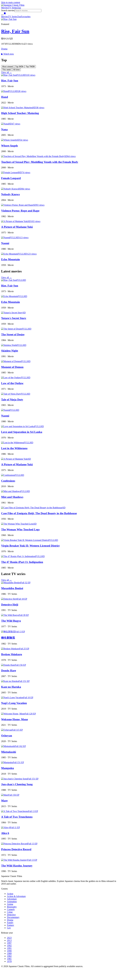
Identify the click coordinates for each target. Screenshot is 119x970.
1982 (9, 956)
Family (10, 922)
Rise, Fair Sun (15, 31)
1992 (9, 945)
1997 (9, 943)
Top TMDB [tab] (30, 66)
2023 (9, 937)
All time (16, 70)
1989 (9, 953)
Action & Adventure (16, 896)
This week (6, 70)
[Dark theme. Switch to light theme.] (2, 14)
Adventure (12, 899)
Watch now (7, 54)
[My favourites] (4, 14)
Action (10, 893)
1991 (9, 948)
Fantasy (10, 925)
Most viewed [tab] (7, 66)
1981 (9, 958)
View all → (6, 72)
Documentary (13, 917)
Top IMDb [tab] (19, 66)
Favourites (25, 16)
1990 (9, 951)
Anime (10, 904)
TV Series (12, 7)
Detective (11, 914)
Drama (4, 49)
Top (19, 7)
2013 (9, 940)
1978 (9, 961)
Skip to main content (10, 2)
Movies (4, 7)
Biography (12, 907)
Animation (12, 901)
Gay (9, 928)
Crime (10, 912)
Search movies (8, 10)
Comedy (11, 909)
